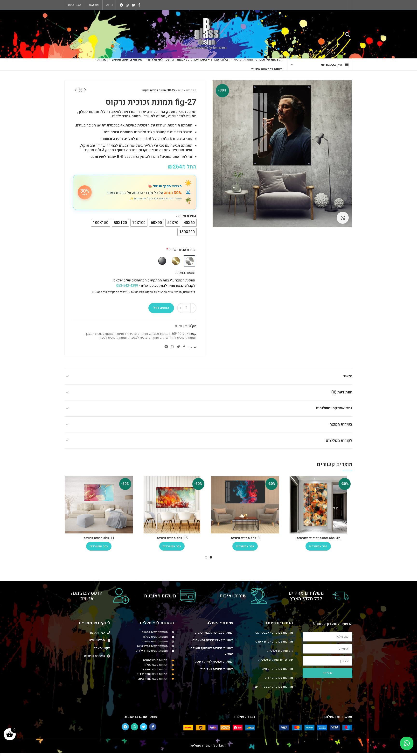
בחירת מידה (187, 215)
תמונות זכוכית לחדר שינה (178, 338)
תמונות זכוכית (160, 334)
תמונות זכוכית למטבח (144, 338)
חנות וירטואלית (202, 745)
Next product (75, 90)
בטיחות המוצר (341, 424)
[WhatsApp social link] (127, 5)
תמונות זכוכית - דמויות (132, 334)
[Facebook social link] (139, 5)
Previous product (85, 90)
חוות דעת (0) (341, 392)
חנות (180, 90)
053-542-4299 (127, 285)
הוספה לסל (161, 308)
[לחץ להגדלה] (343, 218)
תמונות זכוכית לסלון (113, 338)
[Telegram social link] (121, 5)
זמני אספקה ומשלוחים (334, 408)
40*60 (176, 334)
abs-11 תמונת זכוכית (98, 538)
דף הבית (191, 90)
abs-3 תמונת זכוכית (245, 538)
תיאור (347, 376)
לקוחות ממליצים (339, 440)
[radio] (189, 222)
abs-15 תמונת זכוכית (172, 538)
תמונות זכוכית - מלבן (100, 334)
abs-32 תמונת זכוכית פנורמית (318, 538)
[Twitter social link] (133, 5)
